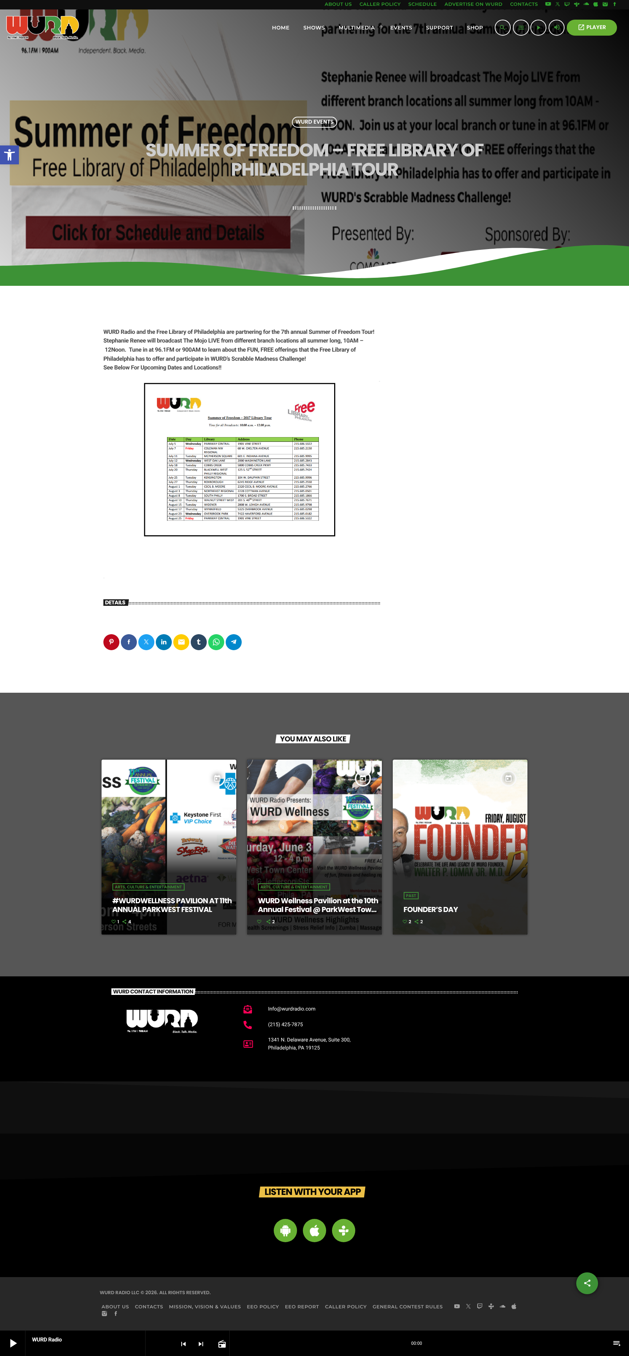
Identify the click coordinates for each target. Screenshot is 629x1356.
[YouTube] (548, 4)
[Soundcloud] (586, 4)
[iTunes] (596, 4)
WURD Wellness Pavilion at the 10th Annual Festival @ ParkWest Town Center (318, 909)
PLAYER (592, 27)
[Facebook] (615, 4)
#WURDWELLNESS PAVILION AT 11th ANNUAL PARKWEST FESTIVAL (172, 905)
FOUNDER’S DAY (431, 909)
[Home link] (43, 27)
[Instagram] (605, 4)
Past (411, 896)
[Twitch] (567, 4)
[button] (9, 154)
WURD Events (314, 122)
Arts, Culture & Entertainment (148, 887)
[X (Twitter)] (558, 4)
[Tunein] (576, 4)
